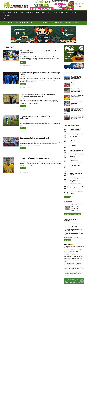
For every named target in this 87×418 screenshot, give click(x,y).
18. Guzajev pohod (74, 160)
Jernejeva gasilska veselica (76, 150)
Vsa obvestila (68, 240)
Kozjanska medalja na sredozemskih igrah (34, 138)
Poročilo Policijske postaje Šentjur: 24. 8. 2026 (74, 234)
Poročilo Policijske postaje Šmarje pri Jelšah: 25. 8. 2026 (73, 230)
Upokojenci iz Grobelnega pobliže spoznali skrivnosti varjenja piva (77, 117)
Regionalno (24, 65)
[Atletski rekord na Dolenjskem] (67, 84)
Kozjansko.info (4, 12)
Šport (67, 12)
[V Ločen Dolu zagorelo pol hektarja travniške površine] (67, 97)
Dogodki (9, 12)
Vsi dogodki (67, 196)
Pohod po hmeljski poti (75, 129)
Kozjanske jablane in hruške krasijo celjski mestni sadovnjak (37, 117)
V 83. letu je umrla (75, 206)
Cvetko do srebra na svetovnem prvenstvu (34, 158)
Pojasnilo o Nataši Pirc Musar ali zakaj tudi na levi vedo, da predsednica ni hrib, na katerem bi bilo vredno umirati (74, 251)
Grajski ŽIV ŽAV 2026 (75, 165)
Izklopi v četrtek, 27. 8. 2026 (70, 226)
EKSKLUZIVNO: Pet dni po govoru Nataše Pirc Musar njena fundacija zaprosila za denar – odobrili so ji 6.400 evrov (74, 268)
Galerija (15, 12)
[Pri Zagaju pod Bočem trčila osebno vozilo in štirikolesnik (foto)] (67, 90)
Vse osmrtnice (68, 214)
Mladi (49, 12)
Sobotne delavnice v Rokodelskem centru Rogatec (75, 180)
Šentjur (23, 109)
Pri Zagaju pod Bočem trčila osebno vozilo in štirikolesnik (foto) (76, 90)
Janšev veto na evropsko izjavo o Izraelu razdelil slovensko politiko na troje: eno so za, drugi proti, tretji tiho (73, 274)
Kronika (61, 12)
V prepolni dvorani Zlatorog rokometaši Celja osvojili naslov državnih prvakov (40, 52)
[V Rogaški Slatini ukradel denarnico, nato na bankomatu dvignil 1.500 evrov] (67, 110)
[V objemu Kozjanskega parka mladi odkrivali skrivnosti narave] (67, 78)
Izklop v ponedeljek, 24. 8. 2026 (71, 237)
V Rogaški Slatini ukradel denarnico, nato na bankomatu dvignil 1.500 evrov (77, 110)
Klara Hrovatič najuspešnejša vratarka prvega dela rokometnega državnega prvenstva (37, 95)
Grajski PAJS (73, 145)
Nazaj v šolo (73, 140)
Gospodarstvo (29, 12)
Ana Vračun (75, 208)
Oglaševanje (7, 15)
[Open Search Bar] (4, 19)
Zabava (43, 12)
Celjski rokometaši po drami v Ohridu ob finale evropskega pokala (40, 73)
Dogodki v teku (68, 171)
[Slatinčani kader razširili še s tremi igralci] (67, 103)
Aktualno (22, 12)
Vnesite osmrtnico (77, 214)
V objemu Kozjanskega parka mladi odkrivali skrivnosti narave (76, 77)
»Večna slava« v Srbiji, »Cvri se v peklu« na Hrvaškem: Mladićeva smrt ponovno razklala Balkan (74, 260)
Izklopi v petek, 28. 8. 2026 (70, 224)
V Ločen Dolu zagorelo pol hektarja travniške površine (77, 96)
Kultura (37, 12)
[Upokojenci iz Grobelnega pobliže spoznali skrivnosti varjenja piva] (67, 117)
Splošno (55, 12)
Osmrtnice (73, 12)
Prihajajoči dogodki (71, 125)
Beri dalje (23, 62)
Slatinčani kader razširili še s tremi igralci (77, 102)
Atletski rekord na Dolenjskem (75, 83)
